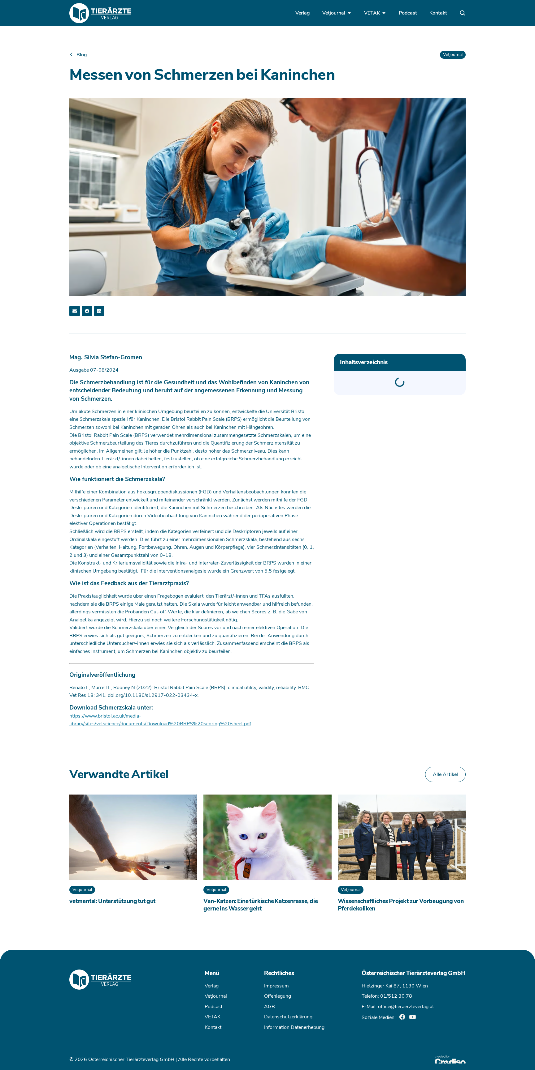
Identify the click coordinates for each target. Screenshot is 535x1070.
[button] (74, 311)
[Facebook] (402, 1016)
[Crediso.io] (450, 1059)
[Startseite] (100, 13)
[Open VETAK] (383, 13)
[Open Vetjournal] (349, 13)
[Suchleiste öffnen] (462, 13)
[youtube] (412, 1017)
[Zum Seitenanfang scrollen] (14, 1056)
